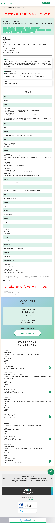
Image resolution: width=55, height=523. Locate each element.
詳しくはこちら (48, 484)
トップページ (4, 7)
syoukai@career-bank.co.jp (27, 322)
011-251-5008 (27, 311)
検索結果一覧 (11, 7)
